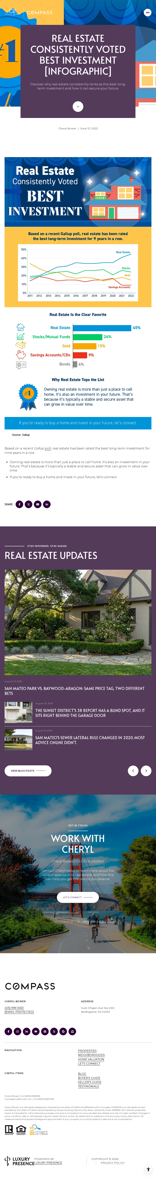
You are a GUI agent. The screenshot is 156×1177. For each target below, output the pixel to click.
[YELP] (54, 1031)
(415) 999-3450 (93, 921)
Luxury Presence (48, 1162)
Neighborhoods (91, 1055)
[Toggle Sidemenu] (147, 12)
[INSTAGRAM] (17, 1031)
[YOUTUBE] (36, 1031)
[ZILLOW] (72, 1031)
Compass (116, 1107)
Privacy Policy (113, 1162)
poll (48, 448)
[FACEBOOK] (8, 1031)
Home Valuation (91, 1059)
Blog (82, 1074)
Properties (87, 1051)
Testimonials (88, 1086)
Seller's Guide (89, 1082)
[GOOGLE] (63, 1031)
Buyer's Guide (89, 1078)
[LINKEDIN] (26, 1031)
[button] (78, 897)
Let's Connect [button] (89, 1063)
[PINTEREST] (45, 1031)
